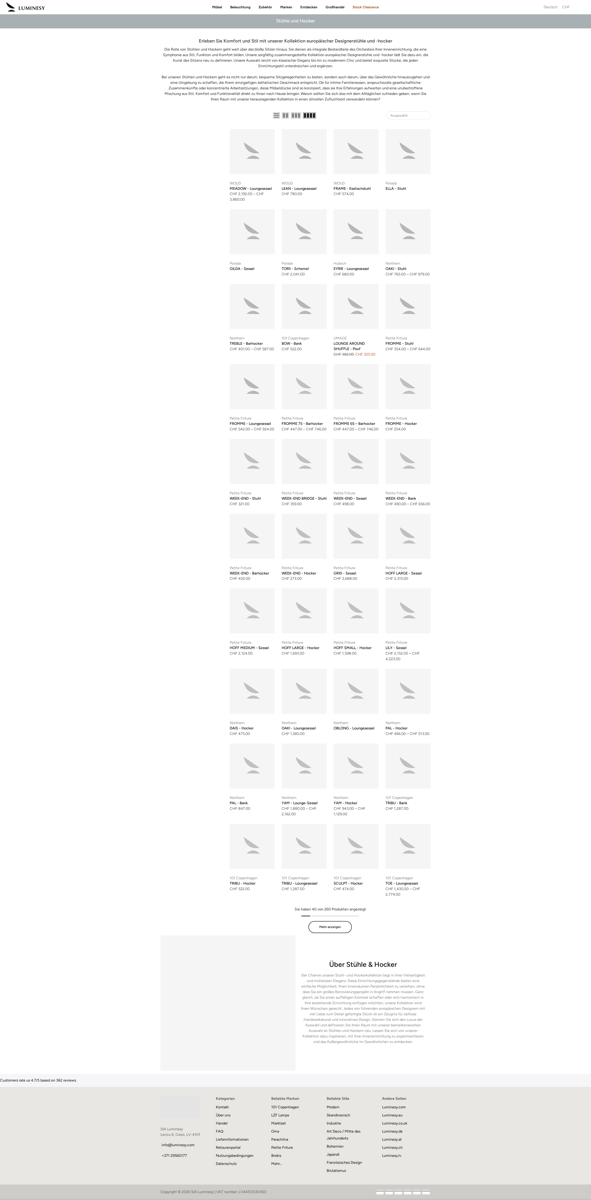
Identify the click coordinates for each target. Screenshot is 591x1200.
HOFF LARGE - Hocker (301, 648)
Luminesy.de (392, 1131)
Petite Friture (396, 338)
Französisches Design (344, 1162)
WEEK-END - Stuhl (245, 498)
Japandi (333, 1154)
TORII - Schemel (295, 268)
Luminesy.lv (391, 1155)
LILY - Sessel (396, 648)
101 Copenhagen (295, 338)
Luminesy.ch (392, 1147)
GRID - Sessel (345, 573)
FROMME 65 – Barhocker (354, 423)
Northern (393, 263)
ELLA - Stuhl (396, 188)
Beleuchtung (240, 7)
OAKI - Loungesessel (299, 728)
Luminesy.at (392, 1139)
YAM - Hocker (345, 803)
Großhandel (335, 7)
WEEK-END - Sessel (350, 498)
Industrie (334, 1123)
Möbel (217, 7)
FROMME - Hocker (401, 423)
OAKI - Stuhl (396, 268)
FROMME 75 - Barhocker (302, 423)
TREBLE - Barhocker (246, 343)
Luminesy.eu (392, 1115)
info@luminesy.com (178, 1145)
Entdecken (308, 7)
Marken (286, 7)
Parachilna (279, 1139)
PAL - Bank (239, 803)
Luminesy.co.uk (394, 1123)
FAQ (219, 1131)
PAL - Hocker (397, 728)
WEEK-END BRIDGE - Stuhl (304, 498)
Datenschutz (226, 1163)
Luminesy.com (394, 1107)
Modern (333, 1107)
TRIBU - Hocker (243, 883)
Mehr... (276, 1163)
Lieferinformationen (232, 1139)
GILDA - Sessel (242, 268)
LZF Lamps (280, 1115)
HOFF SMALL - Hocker (353, 648)
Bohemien (335, 1146)
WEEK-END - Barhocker (249, 573)
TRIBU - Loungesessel (299, 883)
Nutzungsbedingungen (234, 1155)
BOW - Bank (292, 343)
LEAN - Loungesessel (299, 188)
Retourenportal (228, 1147)
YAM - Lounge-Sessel (300, 803)
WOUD (235, 183)
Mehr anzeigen (330, 927)
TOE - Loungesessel (402, 883)
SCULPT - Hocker (348, 883)
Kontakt (222, 1107)
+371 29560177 (174, 1155)
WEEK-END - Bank (401, 498)
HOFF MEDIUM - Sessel (249, 648)
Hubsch (340, 263)
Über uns (223, 1115)
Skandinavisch (338, 1115)
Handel (222, 1123)
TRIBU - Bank (396, 803)
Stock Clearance (366, 7)
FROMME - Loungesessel (250, 423)
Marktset (278, 1123)
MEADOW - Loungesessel (251, 188)
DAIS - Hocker (242, 728)
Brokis (276, 1155)
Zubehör (265, 7)
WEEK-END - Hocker (299, 573)
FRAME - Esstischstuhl (352, 188)
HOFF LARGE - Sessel (404, 573)
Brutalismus (336, 1170)
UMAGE (340, 338)
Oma (275, 1131)
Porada (391, 183)
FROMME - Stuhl (399, 343)
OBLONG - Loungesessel (354, 728)
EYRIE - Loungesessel (351, 268)
